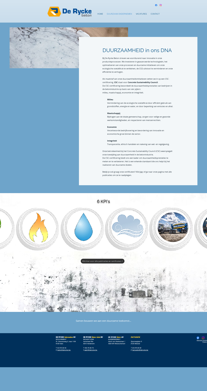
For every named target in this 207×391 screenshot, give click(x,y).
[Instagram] (160, 5)
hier (141, 172)
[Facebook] (156, 5)
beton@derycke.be (63, 350)
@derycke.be (143, 350)
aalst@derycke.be (91, 350)
